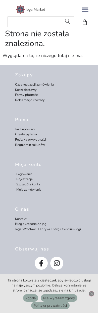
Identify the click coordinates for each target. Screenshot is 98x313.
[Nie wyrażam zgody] (91, 293)
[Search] (67, 22)
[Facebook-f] (41, 263)
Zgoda (31, 298)
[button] (85, 9)
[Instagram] (56, 263)
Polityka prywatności (50, 305)
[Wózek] (84, 22)
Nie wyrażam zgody (59, 298)
